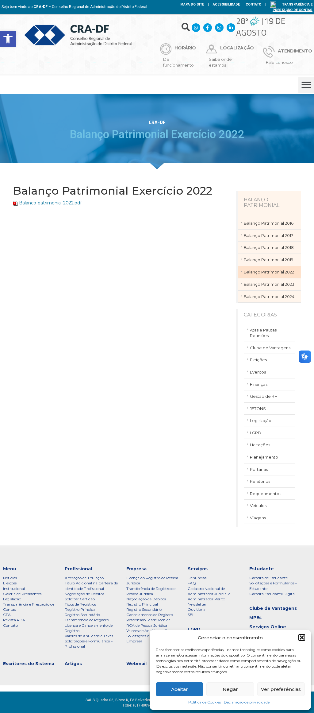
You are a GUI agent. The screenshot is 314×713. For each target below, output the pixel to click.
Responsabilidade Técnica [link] (148, 620)
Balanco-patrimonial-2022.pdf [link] (50, 203)
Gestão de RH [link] (264, 396)
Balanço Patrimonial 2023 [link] (269, 284)
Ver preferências (281, 689)
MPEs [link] (255, 617)
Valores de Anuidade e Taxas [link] (89, 636)
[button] (302, 637)
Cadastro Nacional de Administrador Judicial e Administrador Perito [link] (209, 593)
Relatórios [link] (260, 481)
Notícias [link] (10, 577)
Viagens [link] (258, 517)
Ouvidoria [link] (196, 609)
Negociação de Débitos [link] (84, 593)
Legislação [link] (260, 420)
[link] (8, 39)
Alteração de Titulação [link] (84, 577)
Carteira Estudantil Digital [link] (272, 593)
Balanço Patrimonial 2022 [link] (269, 271)
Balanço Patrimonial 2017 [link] (268, 235)
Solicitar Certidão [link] (80, 599)
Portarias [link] (259, 469)
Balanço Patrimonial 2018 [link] (269, 247)
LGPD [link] (255, 432)
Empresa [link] (136, 569)
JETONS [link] (258, 408)
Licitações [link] (260, 444)
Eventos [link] (258, 372)
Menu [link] (9, 569)
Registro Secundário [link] (82, 614)
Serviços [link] (198, 569)
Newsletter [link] (197, 604)
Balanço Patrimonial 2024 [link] (269, 296)
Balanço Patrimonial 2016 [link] (268, 223)
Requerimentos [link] (265, 493)
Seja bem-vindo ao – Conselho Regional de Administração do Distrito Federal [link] (74, 7)
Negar (230, 689)
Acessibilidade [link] (226, 4)
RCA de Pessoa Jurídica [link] (146, 625)
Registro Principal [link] (80, 609)
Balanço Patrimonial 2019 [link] (268, 259)
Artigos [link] (73, 663)
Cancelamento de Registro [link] (149, 614)
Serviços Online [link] (267, 627)
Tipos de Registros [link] (80, 604)
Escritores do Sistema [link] (28, 663)
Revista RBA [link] (14, 620)
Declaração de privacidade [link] (247, 702)
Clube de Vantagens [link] (270, 347)
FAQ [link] (192, 583)
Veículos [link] (258, 505)
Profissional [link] (78, 569)
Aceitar (179, 689)
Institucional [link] (14, 588)
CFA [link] (7, 614)
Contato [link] (10, 625)
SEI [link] (190, 614)
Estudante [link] (261, 569)
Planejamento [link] (264, 457)
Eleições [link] (258, 359)
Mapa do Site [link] (192, 4)
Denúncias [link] (197, 577)
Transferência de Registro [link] (87, 620)
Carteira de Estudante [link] (268, 577)
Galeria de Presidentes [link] (22, 593)
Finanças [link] (258, 384)
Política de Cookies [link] (204, 702)
